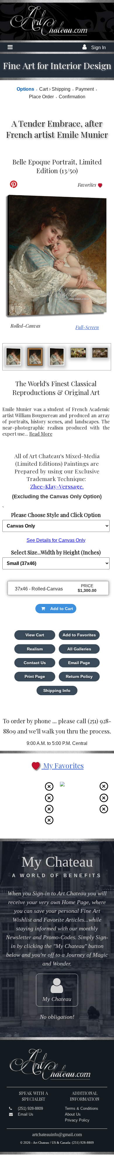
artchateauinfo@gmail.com (57, 1134)
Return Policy (79, 676)
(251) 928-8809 (30, 1108)
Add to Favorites (79, 635)
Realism (35, 649)
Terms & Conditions (81, 1108)
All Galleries (79, 649)
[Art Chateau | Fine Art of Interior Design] (44, 35)
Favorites (87, 185)
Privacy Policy (77, 1120)
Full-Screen (87, 327)
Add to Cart (61, 608)
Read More (40, 434)
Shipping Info (56, 690)
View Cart (34, 635)
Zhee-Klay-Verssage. (57, 486)
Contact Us (35, 662)
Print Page (35, 676)
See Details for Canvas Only (56, 540)
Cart (45, 89)
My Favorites (62, 765)
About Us (73, 1114)
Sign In (98, 47)
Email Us (25, 1114)
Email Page (79, 662)
